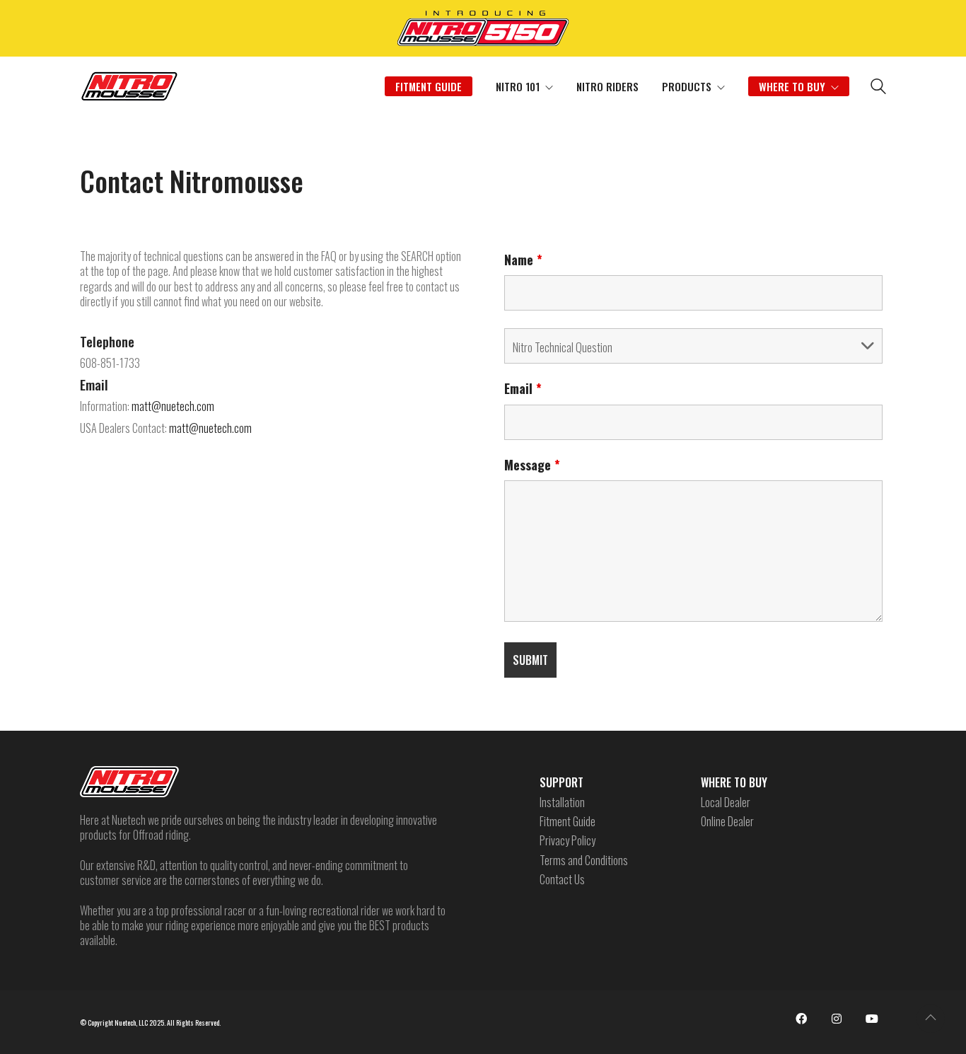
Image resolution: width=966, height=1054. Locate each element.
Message (532, 465)
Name (523, 260)
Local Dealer (725, 802)
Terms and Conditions (584, 860)
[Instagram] (836, 1018)
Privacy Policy (567, 840)
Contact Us (562, 879)
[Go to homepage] (129, 86)
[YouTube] (872, 1018)
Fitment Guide (567, 821)
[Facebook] (801, 1018)
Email (523, 388)
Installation (562, 802)
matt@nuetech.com (173, 406)
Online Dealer (727, 821)
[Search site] (878, 88)
